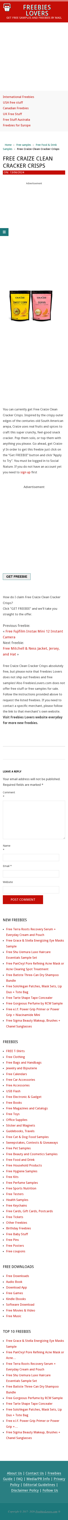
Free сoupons (15, 1251)
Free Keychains (16, 1205)
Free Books (14, 1102)
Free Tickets (14, 1217)
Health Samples (17, 1200)
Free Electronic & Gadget (24, 1097)
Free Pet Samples (18, 1148)
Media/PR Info (38, 1479)
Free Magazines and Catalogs (27, 1108)
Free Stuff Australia (16, 119)
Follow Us (50, 1490)
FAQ (19, 1479)
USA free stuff (13, 102)
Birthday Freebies (18, 1228)
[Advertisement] (34, 60)
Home (8, 144)
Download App (16, 1287)
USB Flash (13, 1091)
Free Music (13, 1316)
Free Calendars (16, 1074)
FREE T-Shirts (15, 1051)
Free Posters (15, 1245)
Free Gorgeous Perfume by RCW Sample (34, 1003)
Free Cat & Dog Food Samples (27, 1137)
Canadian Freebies (16, 108)
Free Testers (15, 1194)
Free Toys (13, 1114)
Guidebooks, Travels (20, 1131)
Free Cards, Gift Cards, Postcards (29, 1211)
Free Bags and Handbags (24, 1062)
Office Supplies (16, 1120)
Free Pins (12, 1240)
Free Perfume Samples (22, 1183)
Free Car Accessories (20, 1080)
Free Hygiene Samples (21, 1171)
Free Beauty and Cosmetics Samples (32, 1154)
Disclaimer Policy (25, 1490)
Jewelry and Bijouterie (21, 1068)
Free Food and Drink (20, 1160)
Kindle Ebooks (16, 1299)
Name (6, 848)
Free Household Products (24, 1165)
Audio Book (14, 1282)
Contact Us (35, 1473)
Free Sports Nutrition (21, 1188)
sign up (25, 472)
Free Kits (12, 1177)
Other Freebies (16, 1222)
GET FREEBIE (16, 576)
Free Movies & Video (20, 1310)
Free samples (23, 144)
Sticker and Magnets (20, 1125)
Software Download (20, 1304)
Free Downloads (17, 1276)
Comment (7, 794)
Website (7, 882)
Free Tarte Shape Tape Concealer (29, 998)
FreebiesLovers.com (46, 1511)
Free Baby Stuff (17, 1234)
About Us (14, 1473)
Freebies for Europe (17, 125)
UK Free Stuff (12, 114)
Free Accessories (18, 1085)
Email (7, 866)
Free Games (14, 1293)
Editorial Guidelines (39, 1485)
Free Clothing (15, 1057)
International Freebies (18, 97)
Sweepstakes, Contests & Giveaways (32, 1142)
